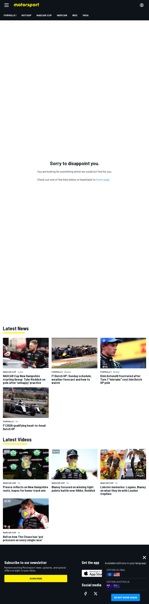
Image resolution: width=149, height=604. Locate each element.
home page (102, 179)
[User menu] (141, 5)
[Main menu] (6, 5)
